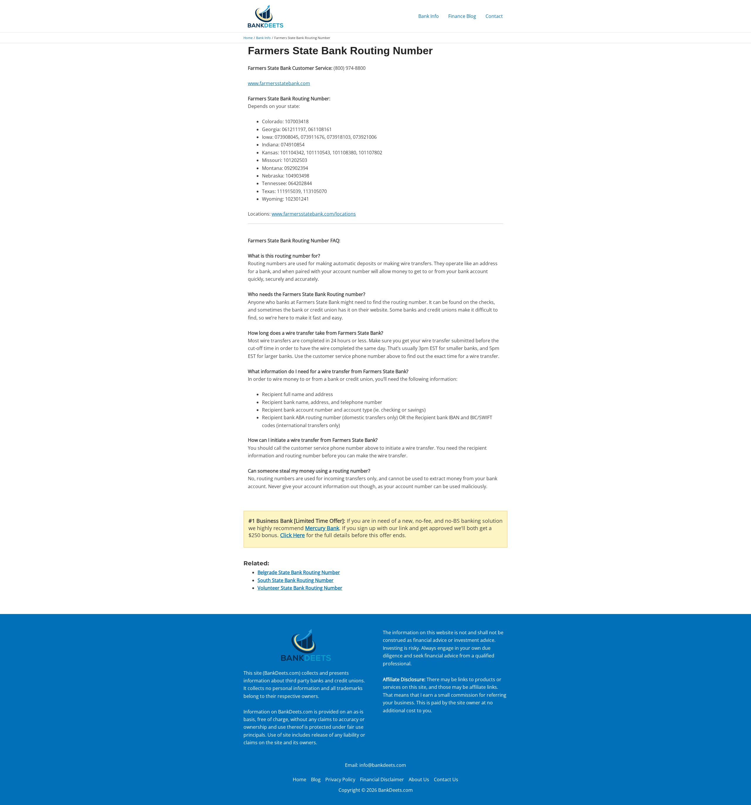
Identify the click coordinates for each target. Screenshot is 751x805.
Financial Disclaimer (382, 779)
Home (299, 779)
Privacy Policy (340, 779)
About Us (419, 779)
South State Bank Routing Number (296, 580)
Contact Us (446, 779)
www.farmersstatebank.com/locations (314, 214)
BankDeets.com (281, 673)
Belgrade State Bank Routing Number (299, 572)
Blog (316, 779)
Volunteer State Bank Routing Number (300, 588)
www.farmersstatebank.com (279, 83)
